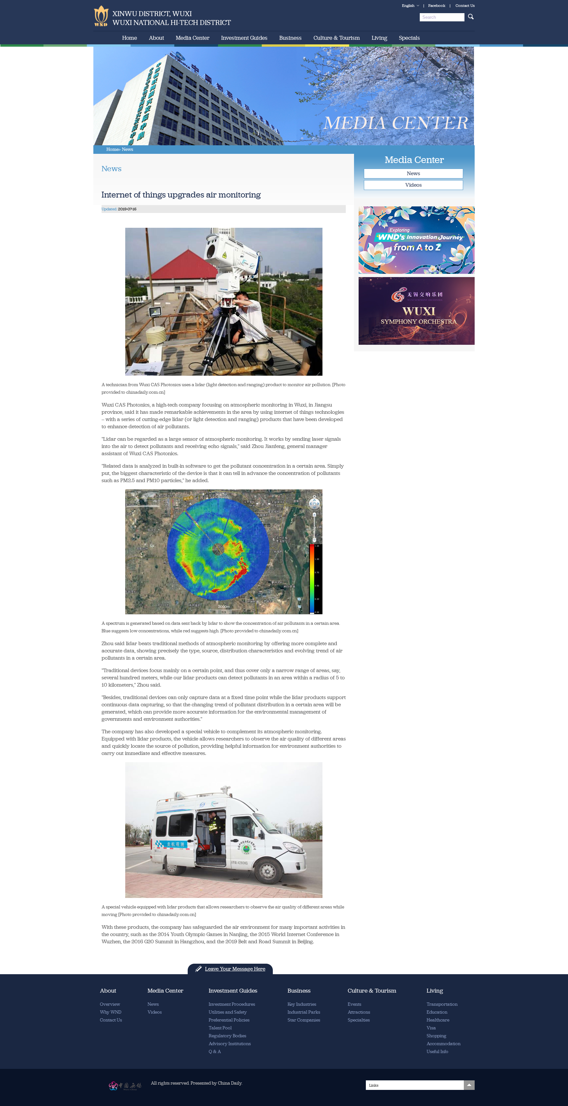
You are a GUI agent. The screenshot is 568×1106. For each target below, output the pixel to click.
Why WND (110, 1012)
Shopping (436, 1036)
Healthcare (438, 1020)
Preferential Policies (229, 1020)
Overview (110, 1004)
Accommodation (444, 1044)
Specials (409, 38)
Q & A (215, 1051)
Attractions (359, 1012)
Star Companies (304, 1020)
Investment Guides (244, 38)
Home (129, 38)
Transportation (442, 1004)
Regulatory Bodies (227, 1036)
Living (379, 38)
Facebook (436, 5)
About (156, 38)
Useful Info (437, 1051)
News (413, 173)
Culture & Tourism (337, 38)
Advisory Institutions (230, 1044)
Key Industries (302, 1004)
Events (354, 1004)
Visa (431, 1028)
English (408, 5)
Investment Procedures (232, 1004)
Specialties (359, 1020)
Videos (413, 185)
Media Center (192, 38)
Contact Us (465, 5)
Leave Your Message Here (235, 969)
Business (290, 38)
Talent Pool (220, 1028)
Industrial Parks (304, 1012)
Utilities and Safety (228, 1012)
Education (437, 1012)
